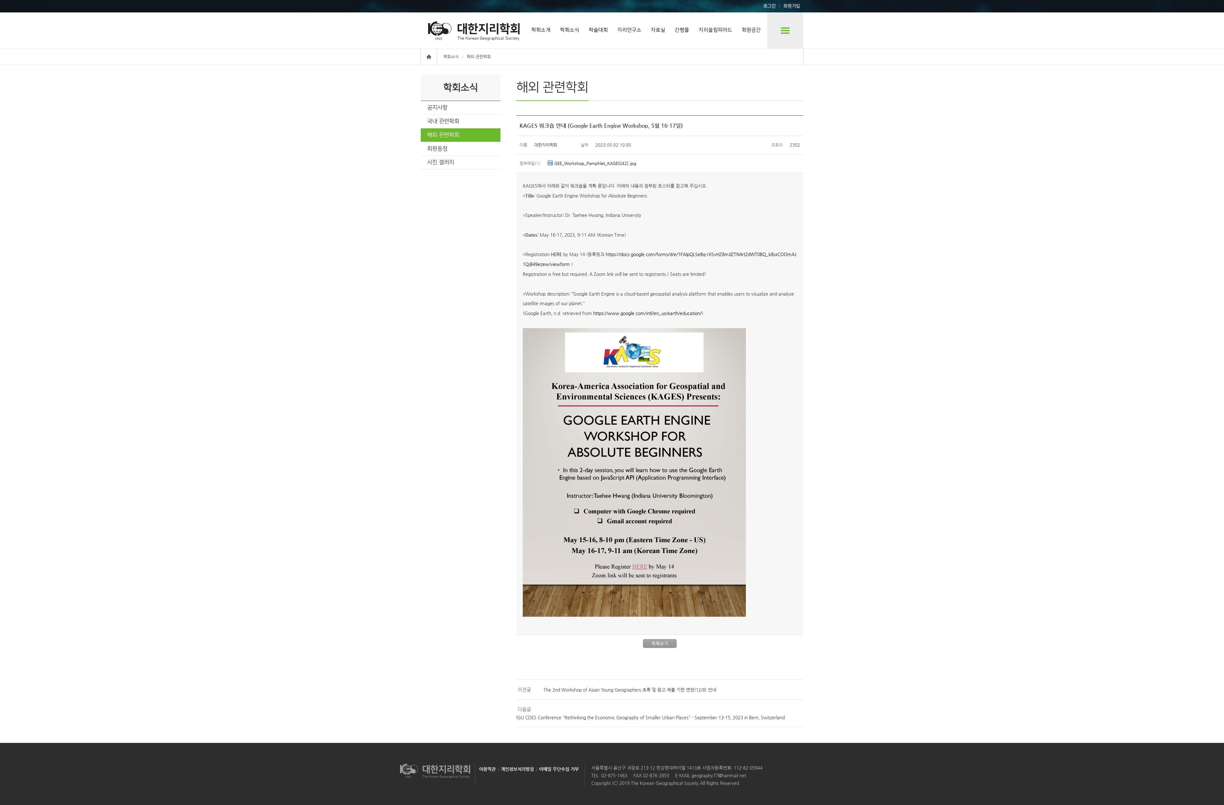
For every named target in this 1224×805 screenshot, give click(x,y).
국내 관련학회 (443, 121)
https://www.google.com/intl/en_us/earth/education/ (647, 313)
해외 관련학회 (443, 135)
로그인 (769, 6)
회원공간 (751, 30)
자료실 (658, 30)
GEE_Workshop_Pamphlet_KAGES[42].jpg (595, 163)
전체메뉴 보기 (785, 30)
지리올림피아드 (715, 30)
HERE (556, 254)
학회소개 (540, 30)
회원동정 (437, 149)
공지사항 (437, 107)
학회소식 (569, 30)
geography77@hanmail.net (718, 775)
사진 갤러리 (440, 162)
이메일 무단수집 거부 (559, 769)
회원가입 (791, 6)
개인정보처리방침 (517, 769)
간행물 (682, 30)
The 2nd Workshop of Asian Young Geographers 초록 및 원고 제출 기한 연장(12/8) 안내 (629, 689)
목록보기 (660, 643)
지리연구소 (629, 30)
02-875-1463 (614, 775)
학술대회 (598, 30)
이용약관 (487, 769)
